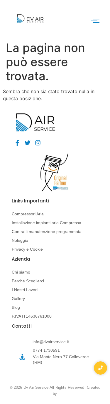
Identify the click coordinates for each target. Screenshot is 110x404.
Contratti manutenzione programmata (47, 231)
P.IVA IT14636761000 (32, 316)
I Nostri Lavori (25, 289)
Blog (16, 307)
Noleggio (20, 240)
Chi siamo (21, 272)
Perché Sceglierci (28, 281)
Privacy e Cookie (27, 249)
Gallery (18, 298)
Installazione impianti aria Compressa (46, 222)
